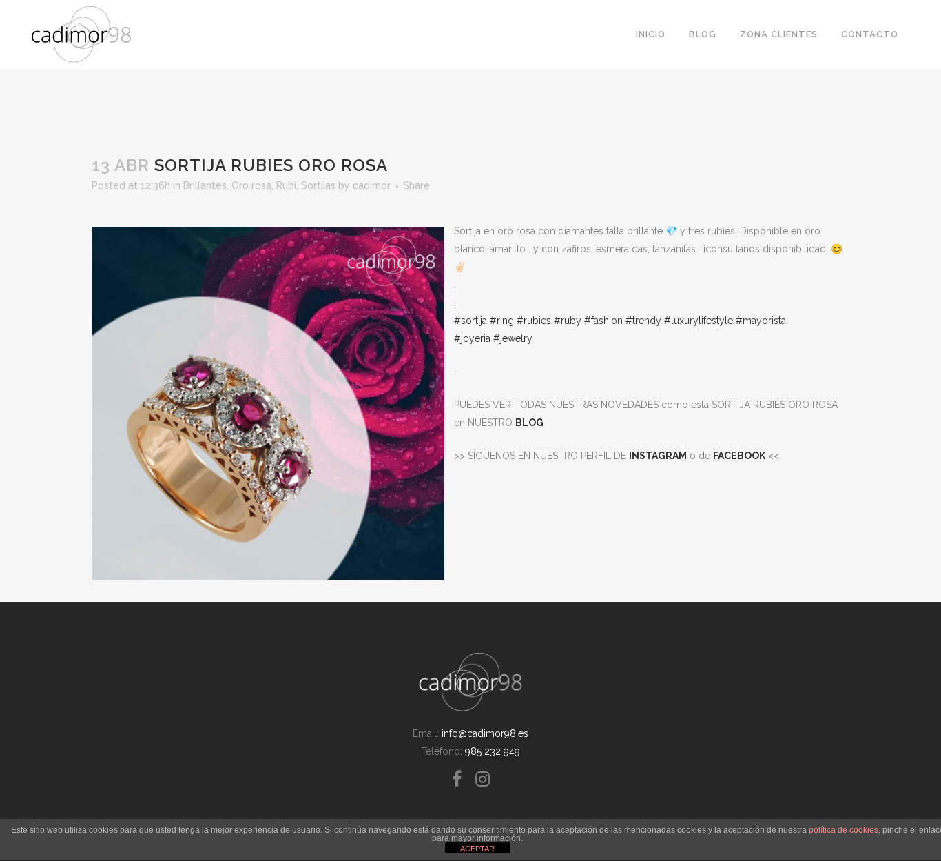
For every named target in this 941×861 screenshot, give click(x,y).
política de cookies (843, 830)
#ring (502, 320)
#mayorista (761, 320)
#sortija (470, 320)
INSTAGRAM (658, 455)
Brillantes (205, 185)
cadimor (372, 185)
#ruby (567, 320)
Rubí (286, 185)
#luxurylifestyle (698, 320)
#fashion (603, 320)
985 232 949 (492, 751)
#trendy (642, 320)
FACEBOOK (739, 455)
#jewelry (512, 338)
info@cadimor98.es (485, 733)
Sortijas (318, 185)
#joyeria (472, 338)
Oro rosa (251, 185)
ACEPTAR (477, 848)
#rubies (534, 320)
